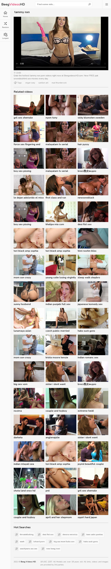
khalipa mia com (55, 224)
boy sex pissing (22, 171)
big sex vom (20, 384)
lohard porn (39, 541)
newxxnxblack (86, 197)
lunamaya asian (22, 330)
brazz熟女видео (87, 171)
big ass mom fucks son (64, 541)
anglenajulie (53, 437)
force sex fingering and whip (27, 145)
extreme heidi (86, 410)
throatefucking (26, 534)
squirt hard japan (87, 517)
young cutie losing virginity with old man (61, 278)
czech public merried (57, 330)
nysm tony (51, 117)
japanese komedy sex (90, 304)
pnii (48, 490)
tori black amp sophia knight (26, 251)
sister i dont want (56, 384)
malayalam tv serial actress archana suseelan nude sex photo (60, 145)
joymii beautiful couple (91, 464)
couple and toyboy (56, 410)
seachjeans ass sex (28, 548)
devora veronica (70, 534)
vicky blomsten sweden (91, 117)
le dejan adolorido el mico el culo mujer (29, 198)
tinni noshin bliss (87, 250)
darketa (18, 437)
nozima (18, 410)
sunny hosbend (22, 304)
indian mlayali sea (24, 464)
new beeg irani (53, 548)
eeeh (22, 541)
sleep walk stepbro (89, 277)
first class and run (56, 197)
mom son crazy (22, 277)
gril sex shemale (23, 117)
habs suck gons (86, 330)
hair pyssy (83, 144)
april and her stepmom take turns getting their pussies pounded (59, 518)
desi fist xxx (85, 224)
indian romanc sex (88, 357)
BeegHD (13, 4)
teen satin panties (94, 534)
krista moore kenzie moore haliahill (57, 358)
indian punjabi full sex (58, 304)
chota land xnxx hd (24, 490)
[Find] (89, 4)
